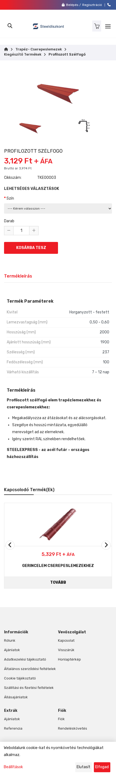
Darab (9, 221)
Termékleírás (18, 276)
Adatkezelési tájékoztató (25, 659)
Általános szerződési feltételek (30, 669)
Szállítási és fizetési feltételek (29, 688)
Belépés (72, 5)
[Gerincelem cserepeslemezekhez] (58, 524)
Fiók (61, 719)
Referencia (13, 728)
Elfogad (102, 767)
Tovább (58, 582)
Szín (10, 198)
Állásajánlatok (16, 697)
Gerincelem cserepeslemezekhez (58, 566)
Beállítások (13, 767)
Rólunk (9, 640)
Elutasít (83, 767)
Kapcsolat (66, 640)
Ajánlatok (12, 650)
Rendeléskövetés (72, 728)
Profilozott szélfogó (67, 54)
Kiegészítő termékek (22, 54)
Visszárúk (66, 650)
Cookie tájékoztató (20, 678)
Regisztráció (92, 5)
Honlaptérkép (69, 659)
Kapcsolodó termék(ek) (29, 489)
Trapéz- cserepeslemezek (38, 49)
